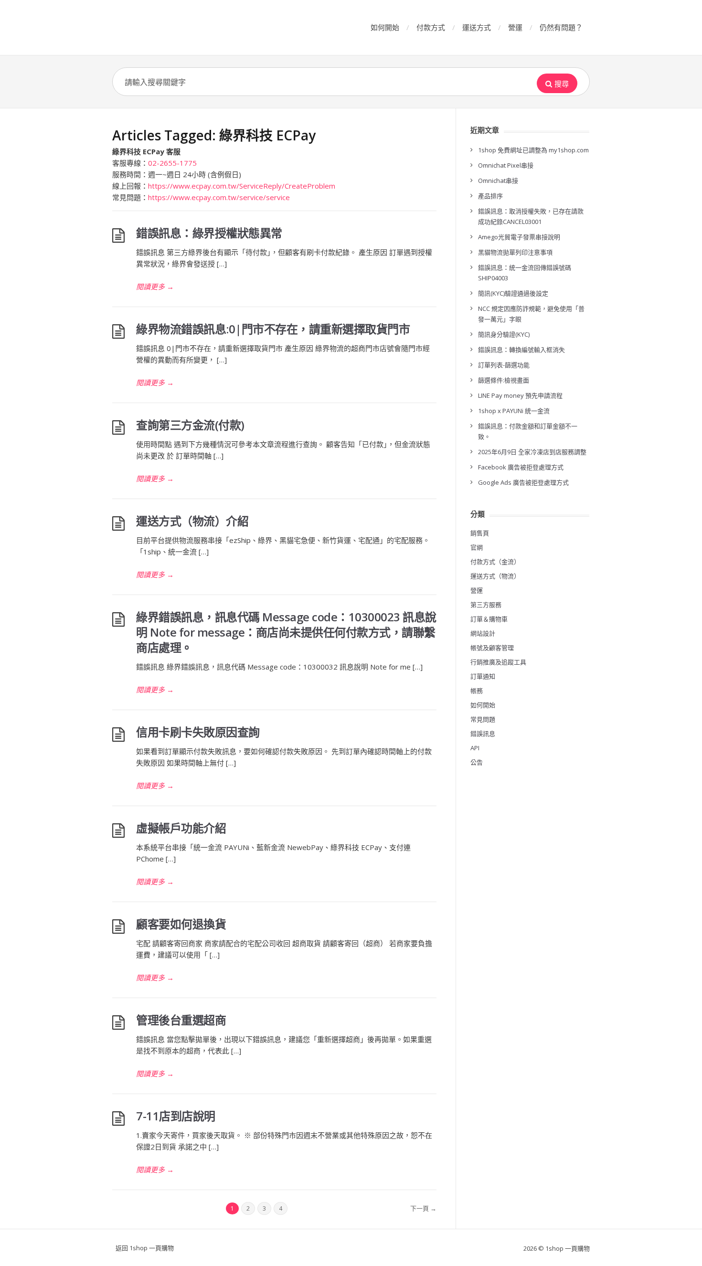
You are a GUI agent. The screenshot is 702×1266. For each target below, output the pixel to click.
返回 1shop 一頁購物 (145, 1248)
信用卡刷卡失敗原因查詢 (198, 732)
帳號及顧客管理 (492, 647)
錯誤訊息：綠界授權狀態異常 (209, 233)
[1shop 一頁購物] (183, 27)
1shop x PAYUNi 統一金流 (514, 410)
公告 (476, 762)
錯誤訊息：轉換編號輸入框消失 (521, 349)
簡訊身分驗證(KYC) (504, 334)
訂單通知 (482, 676)
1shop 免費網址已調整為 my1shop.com (533, 150)
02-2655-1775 (172, 163)
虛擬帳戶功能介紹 (181, 828)
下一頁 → (423, 1208)
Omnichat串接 (498, 180)
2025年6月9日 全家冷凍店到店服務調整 (532, 451)
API (474, 748)
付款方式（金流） (495, 561)
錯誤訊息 (482, 733)
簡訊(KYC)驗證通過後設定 (513, 293)
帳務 (476, 690)
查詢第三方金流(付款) (190, 425)
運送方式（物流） (495, 576)
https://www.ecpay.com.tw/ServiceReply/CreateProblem (241, 186)
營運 (515, 27)
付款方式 (430, 27)
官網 (476, 547)
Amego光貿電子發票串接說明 (519, 237)
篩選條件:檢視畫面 (503, 380)
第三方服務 (485, 604)
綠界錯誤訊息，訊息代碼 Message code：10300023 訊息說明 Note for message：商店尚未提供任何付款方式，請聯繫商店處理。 (286, 632)
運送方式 (476, 27)
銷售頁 (479, 533)
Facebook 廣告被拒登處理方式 (521, 467)
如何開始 (385, 27)
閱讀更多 (155, 286)
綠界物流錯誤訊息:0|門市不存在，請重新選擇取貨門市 (273, 329)
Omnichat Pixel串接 (505, 165)
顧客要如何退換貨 (181, 924)
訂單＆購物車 (489, 619)
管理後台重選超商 (181, 1020)
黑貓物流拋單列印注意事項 (515, 252)
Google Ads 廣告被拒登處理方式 (523, 482)
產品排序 (490, 195)
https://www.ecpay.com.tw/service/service (219, 197)
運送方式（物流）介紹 (192, 521)
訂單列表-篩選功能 (504, 365)
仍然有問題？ (561, 27)
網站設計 (482, 633)
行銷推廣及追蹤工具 (498, 662)
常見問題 (482, 719)
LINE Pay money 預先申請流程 (520, 395)
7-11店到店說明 (175, 1116)
